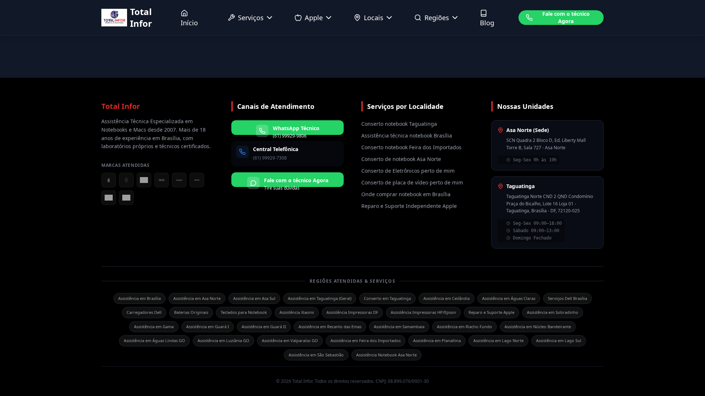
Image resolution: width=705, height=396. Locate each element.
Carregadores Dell (144, 312)
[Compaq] (126, 197)
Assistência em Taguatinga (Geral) (319, 298)
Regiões (436, 17)
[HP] (108, 197)
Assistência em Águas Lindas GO (154, 340)
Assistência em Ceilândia (446, 298)
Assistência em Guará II (264, 326)
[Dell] (126, 180)
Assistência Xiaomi (296, 312)
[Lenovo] (179, 180)
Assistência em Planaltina (437, 340)
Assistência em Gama (154, 326)
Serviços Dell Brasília (567, 298)
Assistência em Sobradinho (552, 312)
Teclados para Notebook (244, 312)
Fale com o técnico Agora (566, 17)
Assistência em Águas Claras (508, 298)
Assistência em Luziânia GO (223, 340)
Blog (487, 22)
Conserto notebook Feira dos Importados (411, 147)
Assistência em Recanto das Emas (330, 326)
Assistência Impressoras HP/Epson (423, 312)
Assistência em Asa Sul (254, 298)
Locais (373, 17)
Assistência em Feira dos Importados (365, 340)
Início (189, 22)
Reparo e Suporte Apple (491, 312)
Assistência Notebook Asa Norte (386, 355)
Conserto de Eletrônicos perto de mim (408, 170)
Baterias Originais (191, 312)
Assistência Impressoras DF (352, 312)
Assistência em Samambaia (399, 326)
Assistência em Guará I (207, 326)
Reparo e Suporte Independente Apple (409, 205)
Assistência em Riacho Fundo (464, 326)
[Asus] (161, 180)
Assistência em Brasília (139, 298)
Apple (314, 17)
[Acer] (144, 180)
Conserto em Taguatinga (387, 298)
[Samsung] (196, 180)
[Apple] (108, 180)
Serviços (251, 17)
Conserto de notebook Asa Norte (401, 158)
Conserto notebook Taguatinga (399, 123)
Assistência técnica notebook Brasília (406, 135)
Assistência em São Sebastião (316, 355)
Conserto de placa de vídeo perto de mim (412, 182)
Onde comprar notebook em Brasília (406, 194)
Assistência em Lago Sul (558, 340)
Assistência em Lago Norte (498, 340)
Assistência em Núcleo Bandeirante (538, 326)
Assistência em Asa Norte (197, 298)
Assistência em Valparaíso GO (290, 340)
